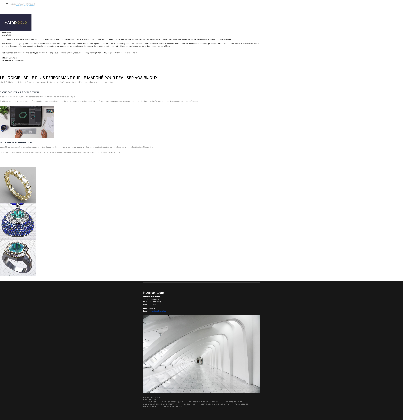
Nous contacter (173, 406)
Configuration (234, 402)
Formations (241, 404)
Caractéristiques (172, 402)
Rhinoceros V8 (151, 397)
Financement (150, 406)
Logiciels (189, 404)
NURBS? (152, 402)
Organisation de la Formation (160, 404)
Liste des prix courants (215, 404)
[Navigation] (7, 4)
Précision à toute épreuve (204, 402)
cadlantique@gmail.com (158, 311)
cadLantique (150, 400)
